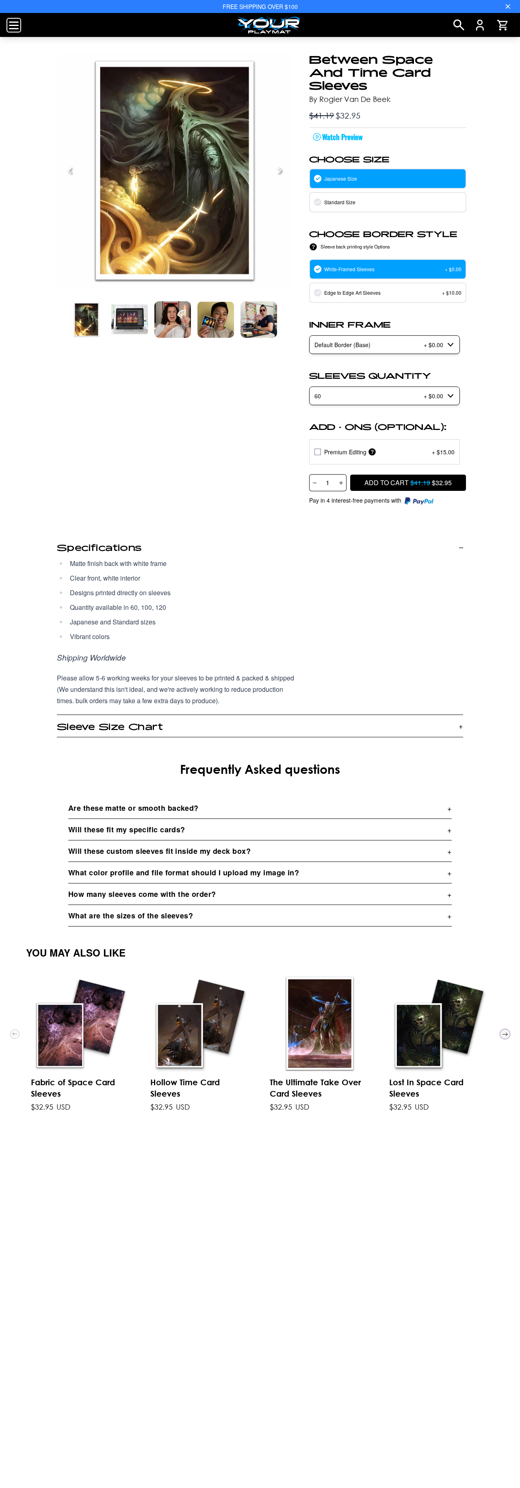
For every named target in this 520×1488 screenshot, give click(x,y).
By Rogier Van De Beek (349, 99)
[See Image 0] (86, 319)
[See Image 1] (129, 319)
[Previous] (70, 170)
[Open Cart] (502, 25)
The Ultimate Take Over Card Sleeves (315, 1088)
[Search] (458, 24)
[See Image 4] (258, 319)
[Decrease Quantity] (314, 482)
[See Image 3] (215, 319)
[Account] (480, 25)
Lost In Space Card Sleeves (426, 1088)
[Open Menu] (13, 25)
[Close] (508, 6)
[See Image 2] (172, 319)
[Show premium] (372, 452)
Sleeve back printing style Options (355, 246)
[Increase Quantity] (341, 482)
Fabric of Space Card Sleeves (73, 1088)
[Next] (279, 170)
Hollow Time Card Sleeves (185, 1088)
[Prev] (15, 1034)
